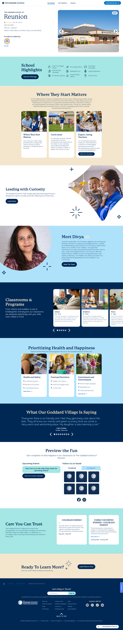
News (69, 601)
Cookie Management (69, 621)
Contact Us (58, 606)
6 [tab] (64, 434)
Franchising (45, 609)
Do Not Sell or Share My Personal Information (90, 621)
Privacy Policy (44, 621)
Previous (61, 31)
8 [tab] (68, 434)
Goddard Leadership (60, 604)
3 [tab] (61, 330)
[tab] (72, 468)
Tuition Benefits (72, 609)
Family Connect (72, 604)
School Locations (47, 604)
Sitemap (70, 606)
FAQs (43, 606)
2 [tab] (59, 330)
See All (6, 46)
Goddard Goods (59, 609)
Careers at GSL (59, 601)
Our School (51, 3)
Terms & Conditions (56, 621)
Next (115, 31)
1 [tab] (57, 330)
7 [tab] (66, 434)
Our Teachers (62, 3)
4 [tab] (63, 330)
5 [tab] (65, 330)
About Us (44, 601)
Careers (73, 3)
